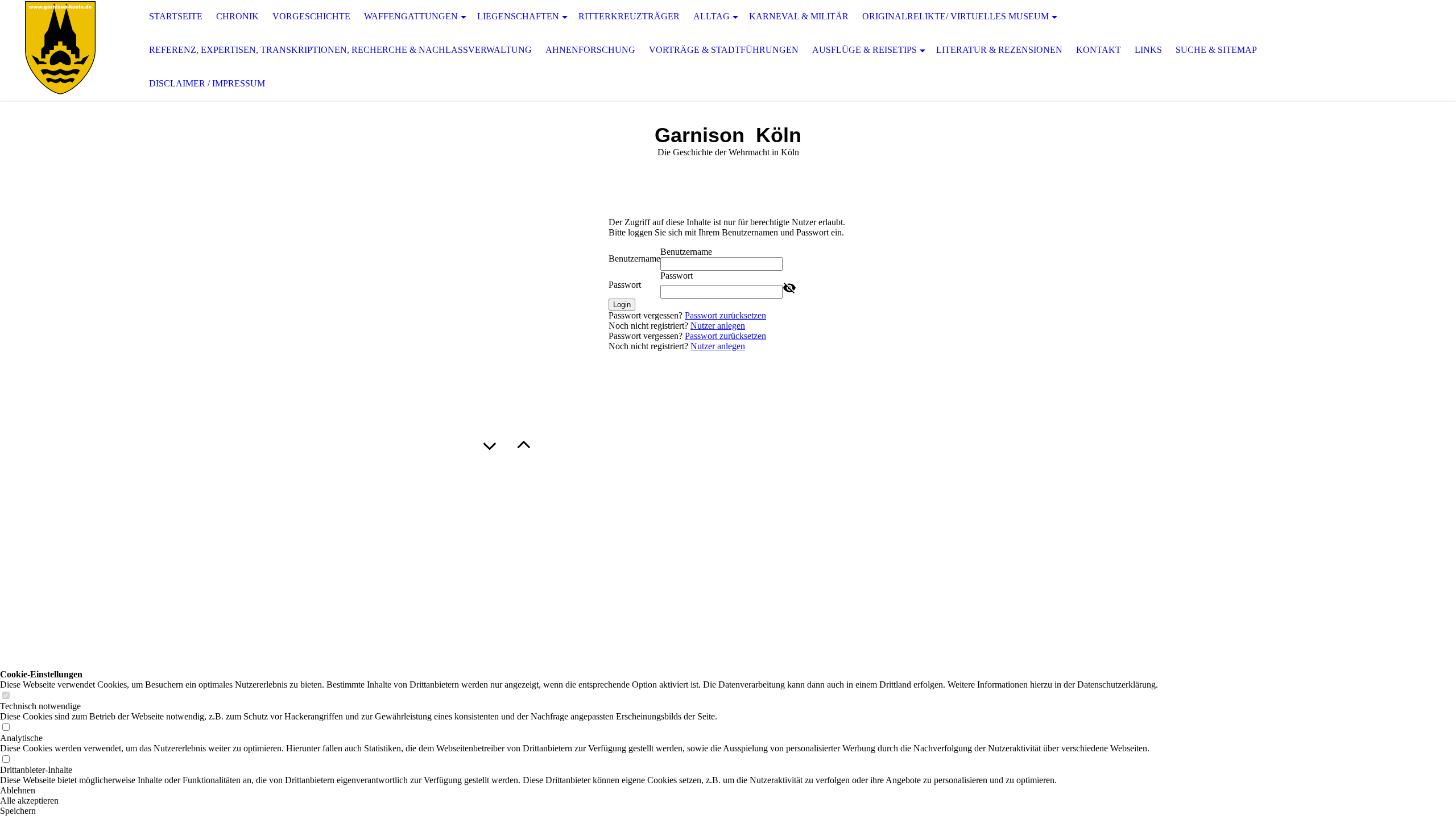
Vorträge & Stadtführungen (724, 50)
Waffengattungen (411, 16)
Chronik (237, 16)
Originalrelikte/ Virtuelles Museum (955, 16)
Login (622, 304)
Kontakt (1098, 50)
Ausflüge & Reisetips (864, 50)
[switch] (5, 696)
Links (1148, 50)
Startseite (175, 16)
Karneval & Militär (799, 16)
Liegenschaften (518, 16)
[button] (579, 790)
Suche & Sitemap (1216, 50)
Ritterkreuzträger (629, 16)
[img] (57, 50)
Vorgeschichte (311, 16)
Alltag (711, 16)
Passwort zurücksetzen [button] (725, 315)
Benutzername (634, 258)
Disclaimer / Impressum (207, 83)
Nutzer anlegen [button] (717, 325)
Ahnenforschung (590, 50)
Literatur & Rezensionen (999, 50)
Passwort (625, 284)
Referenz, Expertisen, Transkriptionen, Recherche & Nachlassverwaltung (340, 50)
